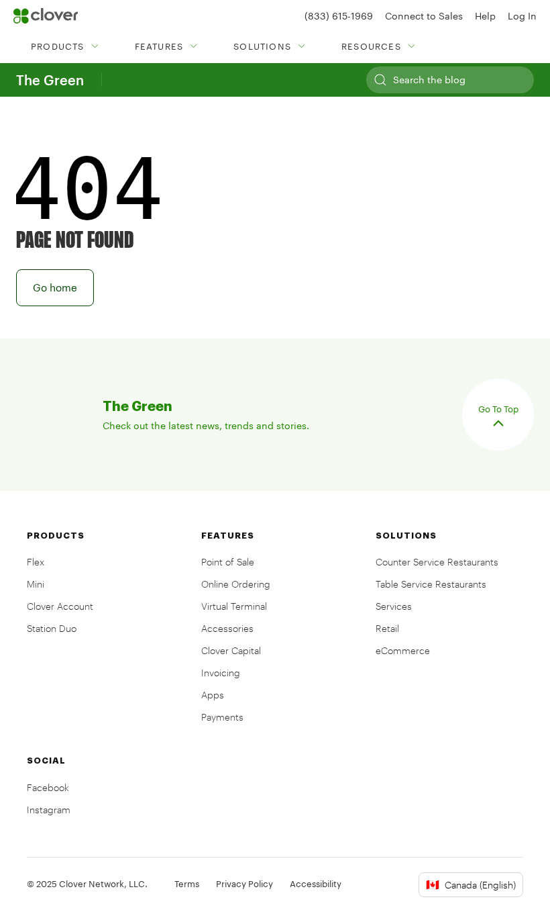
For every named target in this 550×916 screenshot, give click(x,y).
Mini (35, 584)
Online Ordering (235, 584)
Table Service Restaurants (431, 584)
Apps (212, 694)
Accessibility (315, 883)
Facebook (48, 787)
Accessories (227, 628)
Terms (186, 883)
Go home (55, 287)
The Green (50, 80)
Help (485, 15)
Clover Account (60, 606)
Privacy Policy (244, 883)
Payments (222, 717)
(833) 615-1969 (339, 15)
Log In (522, 15)
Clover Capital (231, 650)
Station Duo (51, 628)
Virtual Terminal (234, 606)
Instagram (48, 809)
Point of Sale (227, 561)
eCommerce (403, 650)
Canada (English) (471, 884)
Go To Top (498, 409)
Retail (387, 628)
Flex (35, 561)
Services (394, 606)
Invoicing (220, 672)
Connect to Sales (424, 15)
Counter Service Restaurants (437, 561)
